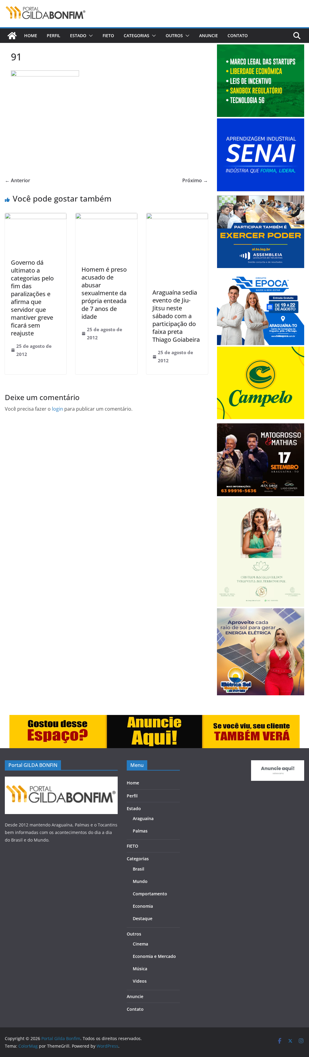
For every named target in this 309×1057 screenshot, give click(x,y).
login (57, 409)
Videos (140, 981)
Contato (238, 35)
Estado (78, 35)
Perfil (53, 35)
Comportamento (150, 894)
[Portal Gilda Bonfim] (12, 35)
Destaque (142, 918)
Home (30, 35)
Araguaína (143, 818)
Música (140, 968)
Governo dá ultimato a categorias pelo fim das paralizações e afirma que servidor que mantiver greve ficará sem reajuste (32, 297)
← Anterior (17, 180)
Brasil (138, 869)
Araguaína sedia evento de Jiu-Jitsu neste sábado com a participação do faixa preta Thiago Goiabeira (176, 316)
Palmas (140, 831)
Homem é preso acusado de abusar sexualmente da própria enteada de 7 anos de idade (104, 293)
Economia (143, 906)
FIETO (108, 35)
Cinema (140, 944)
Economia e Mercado (154, 956)
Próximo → (195, 180)
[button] (89, 35)
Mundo (140, 881)
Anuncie (208, 35)
